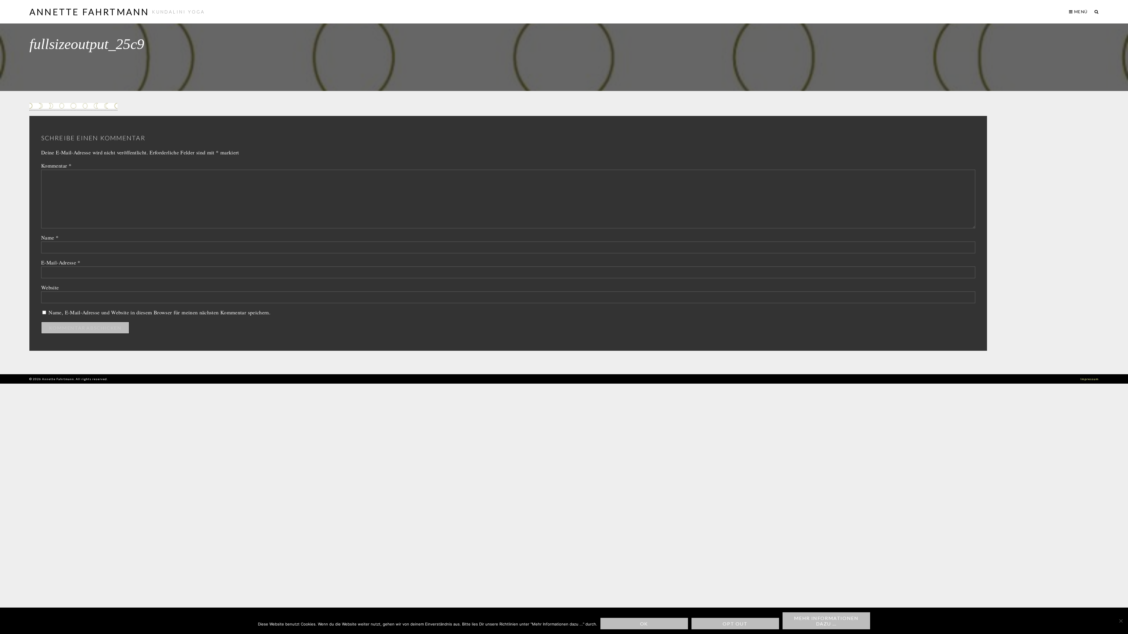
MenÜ (1080, 11)
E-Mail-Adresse (60, 262)
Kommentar (56, 165)
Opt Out (735, 623)
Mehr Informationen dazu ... (826, 620)
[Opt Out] (1121, 621)
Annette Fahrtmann (89, 11)
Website (50, 287)
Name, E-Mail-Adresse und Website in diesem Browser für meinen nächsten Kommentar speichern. (159, 312)
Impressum (1089, 379)
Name (49, 237)
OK (644, 623)
